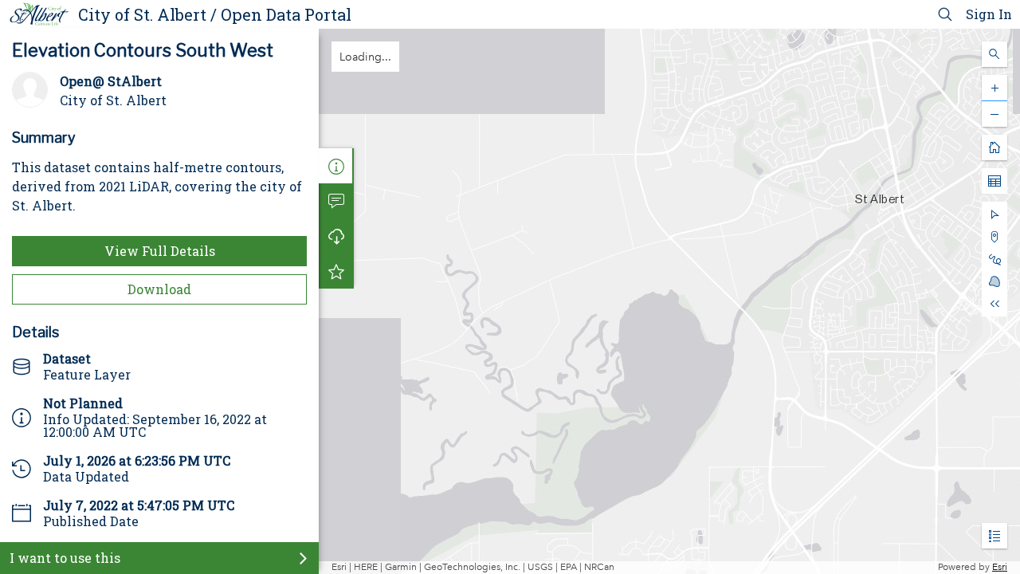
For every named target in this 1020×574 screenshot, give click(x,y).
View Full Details (159, 250)
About (336, 165)
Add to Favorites (336, 271)
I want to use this (65, 557)
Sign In (989, 14)
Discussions (336, 200)
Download (159, 289)
